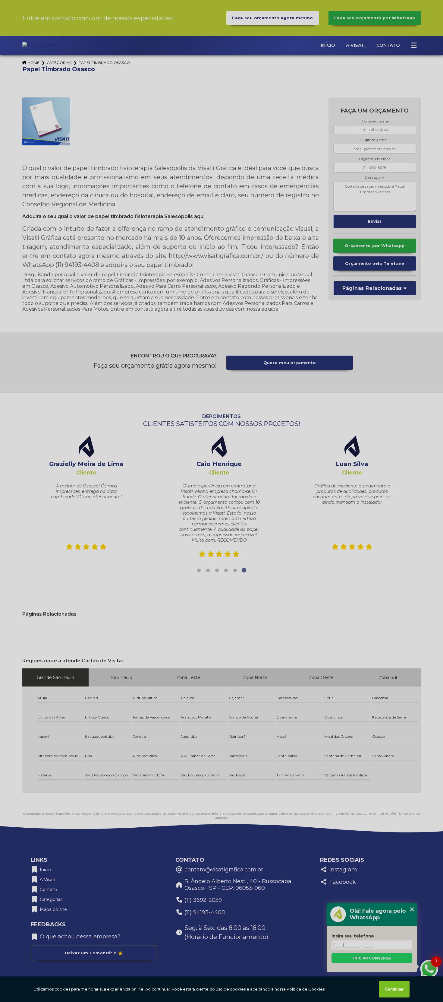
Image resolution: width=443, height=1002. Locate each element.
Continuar (394, 989)
